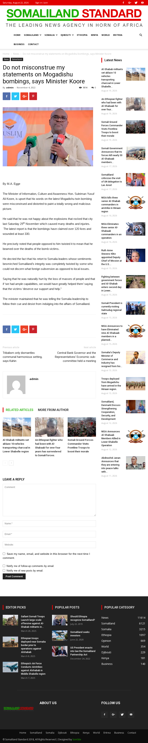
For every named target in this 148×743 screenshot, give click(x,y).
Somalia (50, 34)
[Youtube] (142, 2)
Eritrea (117, 34)
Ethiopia (82, 34)
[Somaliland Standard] (74, 18)
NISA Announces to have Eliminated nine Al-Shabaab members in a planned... (112, 333)
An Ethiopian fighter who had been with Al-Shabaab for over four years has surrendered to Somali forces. (49, 447)
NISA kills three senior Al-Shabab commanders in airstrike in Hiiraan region (111, 204)
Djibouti (66, 34)
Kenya (94, 34)
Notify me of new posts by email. (25, 570)
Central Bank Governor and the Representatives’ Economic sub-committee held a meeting (75, 357)
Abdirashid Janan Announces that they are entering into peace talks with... (110, 465)
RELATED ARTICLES (19, 410)
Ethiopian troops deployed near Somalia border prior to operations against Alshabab (33, 645)
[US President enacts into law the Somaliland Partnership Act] (59, 651)
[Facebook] (123, 2)
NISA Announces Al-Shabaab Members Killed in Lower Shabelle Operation (110, 438)
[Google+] (130, 2)
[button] (140, 35)
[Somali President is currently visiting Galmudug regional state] (135, 308)
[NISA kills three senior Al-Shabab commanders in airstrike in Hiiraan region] (135, 202)
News (16, 53)
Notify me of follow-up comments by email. (30, 566)
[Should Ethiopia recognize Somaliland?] (59, 620)
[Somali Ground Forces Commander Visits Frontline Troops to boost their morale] (82, 427)
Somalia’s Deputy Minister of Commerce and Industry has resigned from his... (111, 359)
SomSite (76, 739)
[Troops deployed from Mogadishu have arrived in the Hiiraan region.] (135, 383)
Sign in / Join (41, 2)
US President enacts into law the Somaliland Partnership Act (82, 651)
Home (17, 34)
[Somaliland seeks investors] (59, 635)
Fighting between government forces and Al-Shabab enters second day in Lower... (111, 283)
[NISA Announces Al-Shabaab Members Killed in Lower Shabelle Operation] (135, 436)
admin (10, 87)
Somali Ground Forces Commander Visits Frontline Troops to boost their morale (112, 129)
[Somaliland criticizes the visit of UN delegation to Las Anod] (135, 179)
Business (19, 44)
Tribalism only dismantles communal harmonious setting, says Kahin (22, 357)
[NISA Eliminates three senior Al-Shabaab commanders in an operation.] (135, 229)
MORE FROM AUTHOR (53, 410)
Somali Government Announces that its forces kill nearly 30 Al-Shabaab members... (112, 155)
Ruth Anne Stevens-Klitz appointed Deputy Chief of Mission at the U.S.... (111, 257)
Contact (33, 44)
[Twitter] (136, 2)
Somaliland (31, 34)
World (106, 34)
